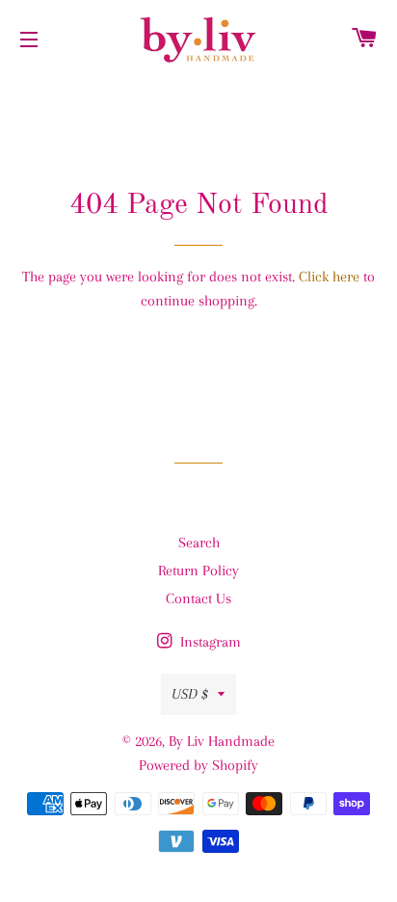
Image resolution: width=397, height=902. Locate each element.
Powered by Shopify (198, 765)
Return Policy (198, 570)
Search (199, 542)
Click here (329, 276)
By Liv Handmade (222, 741)
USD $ (190, 694)
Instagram (208, 641)
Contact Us (198, 598)
